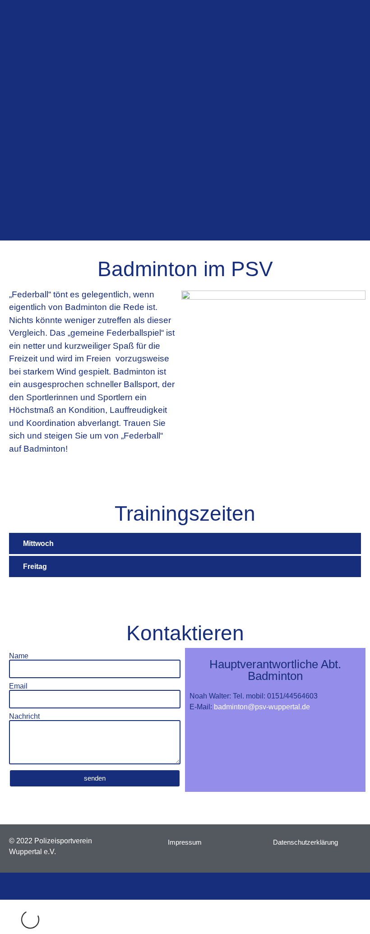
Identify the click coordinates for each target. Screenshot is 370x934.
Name (18, 656)
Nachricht (24, 716)
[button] (185, 544)
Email (18, 686)
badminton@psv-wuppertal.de (262, 707)
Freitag (35, 566)
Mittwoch (38, 543)
